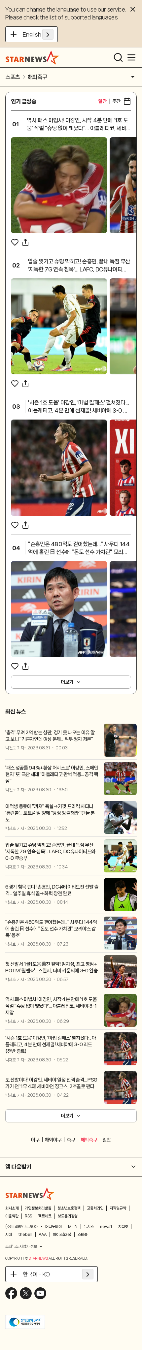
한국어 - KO (36, 1274)
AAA (43, 1235)
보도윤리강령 (68, 1216)
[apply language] (47, 34)
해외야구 (53, 1140)
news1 (106, 1227)
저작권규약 (118, 1208)
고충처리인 (95, 1208)
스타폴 (83, 1235)
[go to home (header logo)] (32, 57)
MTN (73, 1227)
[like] (15, 242)
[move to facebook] (11, 1293)
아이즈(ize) (62, 1235)
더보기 (67, 682)
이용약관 (11, 1216)
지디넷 (123, 1227)
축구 (71, 1140)
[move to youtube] (40, 1293)
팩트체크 (45, 1216)
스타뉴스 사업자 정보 (21, 1246)
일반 (106, 1140)
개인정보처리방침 (38, 1208)
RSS (28, 1216)
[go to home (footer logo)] (30, 1193)
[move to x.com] (26, 1293)
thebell (25, 1235)
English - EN (38, 34)
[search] (118, 57)
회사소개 (11, 1208)
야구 (35, 1140)
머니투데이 (53, 1227)
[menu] (131, 57)
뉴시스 (89, 1227)
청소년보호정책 (69, 1208)
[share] (25, 242)
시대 (8, 1235)
